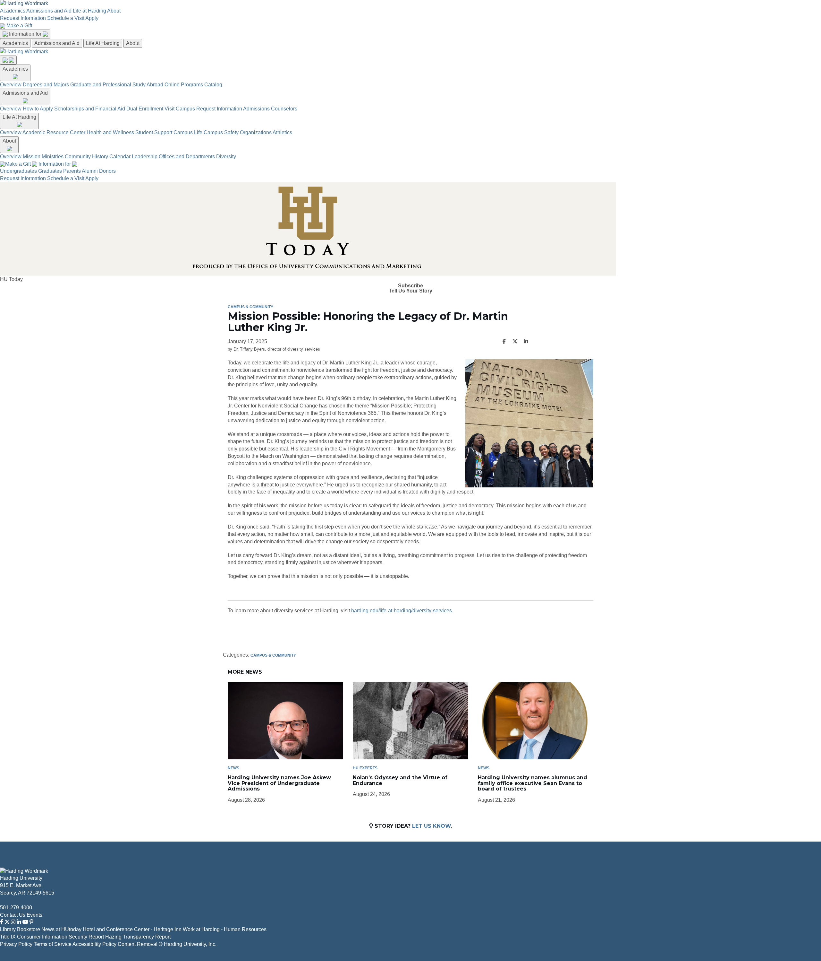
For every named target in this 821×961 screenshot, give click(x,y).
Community (78, 156)
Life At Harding (103, 43)
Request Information (23, 18)
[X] (7, 922)
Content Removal (137, 944)
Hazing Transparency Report (138, 936)
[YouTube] (25, 922)
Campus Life (188, 132)
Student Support (153, 132)
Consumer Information (42, 936)
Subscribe (410, 285)
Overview (10, 84)
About (114, 10)
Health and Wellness (110, 132)
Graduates (50, 171)
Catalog (213, 84)
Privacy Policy (16, 944)
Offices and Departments (187, 156)
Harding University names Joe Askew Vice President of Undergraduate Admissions (279, 783)
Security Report (86, 936)
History (100, 156)
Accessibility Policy (94, 944)
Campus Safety (221, 132)
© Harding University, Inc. (187, 944)
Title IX (8, 936)
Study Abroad (147, 84)
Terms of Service (53, 944)
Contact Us (12, 915)
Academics (12, 10)
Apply (91, 18)
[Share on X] (515, 341)
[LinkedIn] (19, 922)
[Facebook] (1, 922)
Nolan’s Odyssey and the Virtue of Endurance (400, 780)
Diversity (226, 156)
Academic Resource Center (53, 132)
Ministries (52, 156)
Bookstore (28, 929)
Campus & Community (250, 307)
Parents (72, 171)
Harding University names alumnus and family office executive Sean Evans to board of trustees (532, 783)
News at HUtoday (61, 929)
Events (34, 915)
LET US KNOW (431, 826)
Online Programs (184, 84)
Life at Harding (89, 10)
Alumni (90, 171)
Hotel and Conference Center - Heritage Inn (132, 929)
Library (8, 929)
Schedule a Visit (65, 18)
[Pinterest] (31, 922)
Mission (31, 156)
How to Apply (38, 108)
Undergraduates (18, 171)
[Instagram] (13, 922)
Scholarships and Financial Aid (89, 108)
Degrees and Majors (46, 84)
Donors (107, 171)
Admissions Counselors (270, 108)
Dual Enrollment (144, 108)
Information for (26, 34)
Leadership (144, 156)
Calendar (120, 156)
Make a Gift (19, 25)
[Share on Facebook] (504, 341)
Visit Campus (180, 108)
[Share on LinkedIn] (526, 341)
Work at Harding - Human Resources (225, 929)
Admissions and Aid (49, 10)
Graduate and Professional (100, 84)
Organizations (256, 132)
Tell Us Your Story (410, 290)
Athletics (282, 132)
